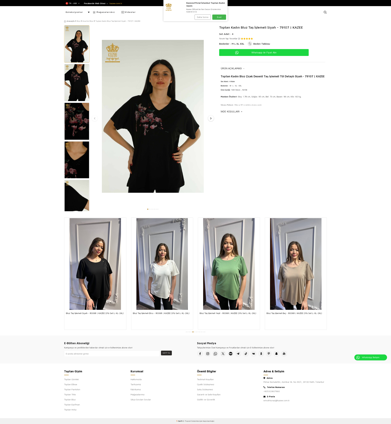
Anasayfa (71, 21)
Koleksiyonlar (74, 12)
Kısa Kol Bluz (87, 21)
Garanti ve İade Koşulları (209, 394)
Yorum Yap (224, 38)
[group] (153, 116)
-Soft (179, 421)
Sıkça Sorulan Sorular (141, 399)
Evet (219, 17)
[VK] (253, 354)
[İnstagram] (208, 354)
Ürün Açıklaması (232, 68)
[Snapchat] (276, 354)
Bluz (78, 21)
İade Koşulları (231, 111)
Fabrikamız (136, 389)
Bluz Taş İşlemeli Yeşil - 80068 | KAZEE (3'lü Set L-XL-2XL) (228, 313)
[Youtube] (284, 354)
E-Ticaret (187, 421)
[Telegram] (238, 354)
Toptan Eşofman (72, 404)
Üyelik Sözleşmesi (205, 384)
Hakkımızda (136, 379)
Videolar (130, 12)
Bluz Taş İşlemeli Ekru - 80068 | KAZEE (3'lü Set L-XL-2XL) (161, 313)
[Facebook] (200, 354)
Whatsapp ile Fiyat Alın (263, 52)
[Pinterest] (269, 354)
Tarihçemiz (136, 384)
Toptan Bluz (70, 399)
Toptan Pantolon (72, 389)
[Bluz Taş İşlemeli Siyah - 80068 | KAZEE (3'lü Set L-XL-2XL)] (95, 264)
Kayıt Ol (166, 353)
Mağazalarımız (106, 12)
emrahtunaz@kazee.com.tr (276, 400)
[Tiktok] (246, 354)
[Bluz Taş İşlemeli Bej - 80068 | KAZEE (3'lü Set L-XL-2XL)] (296, 264)
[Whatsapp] (215, 354)
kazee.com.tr (116, 3)
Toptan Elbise (70, 384)
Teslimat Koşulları (205, 379)
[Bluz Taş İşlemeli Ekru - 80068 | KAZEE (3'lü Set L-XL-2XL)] (162, 264)
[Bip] (231, 354)
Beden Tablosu (261, 43)
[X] (223, 354)
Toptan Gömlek (71, 379)
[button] (147, 209)
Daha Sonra (202, 17)
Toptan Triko (70, 394)
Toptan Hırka (70, 409)
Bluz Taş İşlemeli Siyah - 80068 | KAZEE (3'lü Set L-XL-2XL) (95, 313)
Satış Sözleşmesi (205, 389)
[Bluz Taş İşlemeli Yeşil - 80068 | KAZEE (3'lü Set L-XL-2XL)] (229, 264)
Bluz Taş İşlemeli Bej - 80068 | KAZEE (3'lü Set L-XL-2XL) (294, 313)
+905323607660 (271, 391)
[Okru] (261, 354)
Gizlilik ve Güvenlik (206, 399)
